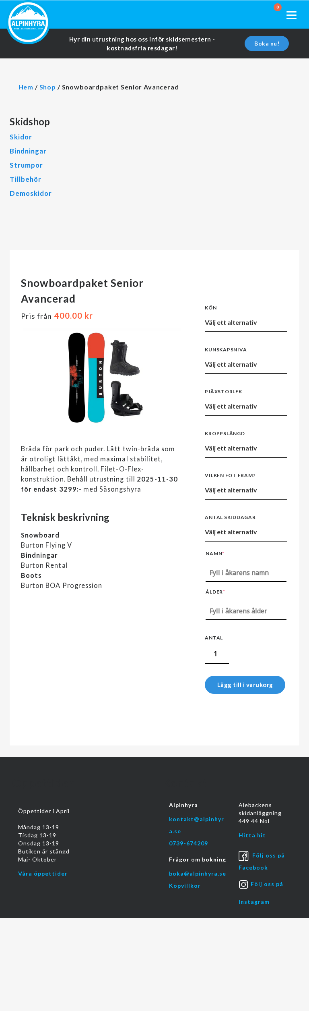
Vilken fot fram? (230, 475)
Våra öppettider (43, 873)
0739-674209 (188, 843)
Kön (210, 308)
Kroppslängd (225, 433)
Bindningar (28, 151)
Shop (47, 87)
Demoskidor (31, 193)
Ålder (215, 592)
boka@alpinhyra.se (197, 873)
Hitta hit (252, 835)
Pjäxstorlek (223, 391)
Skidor (21, 137)
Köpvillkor (185, 885)
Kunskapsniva (226, 350)
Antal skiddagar (230, 517)
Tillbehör (25, 179)
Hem (26, 87)
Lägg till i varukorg (245, 684)
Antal (214, 638)
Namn (215, 553)
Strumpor (26, 165)
